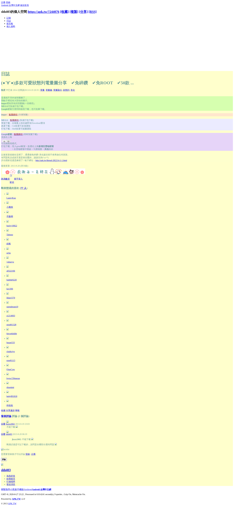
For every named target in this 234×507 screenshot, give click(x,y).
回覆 (3, 424)
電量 (42, 90)
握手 (16, 179)
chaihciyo (10, 351)
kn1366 (9, 289)
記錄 (8, 18)
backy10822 (11, 226)
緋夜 (8, 244)
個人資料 (10, 26)
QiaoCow (10, 369)
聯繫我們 (5, 489)
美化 (73, 90)
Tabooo (9, 234)
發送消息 (10, 484)
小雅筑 (9, 207)
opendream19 (12, 307)
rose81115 (10, 360)
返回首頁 (24, 5)
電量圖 (49, 90)
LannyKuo (11, 198)
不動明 (9, 216)
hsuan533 (10, 342)
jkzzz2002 (10, 424)
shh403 (9, 434)
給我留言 (10, 479)
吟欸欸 (9, 405)
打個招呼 (10, 481)
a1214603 (10, 316)
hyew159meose (13, 378)
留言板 (9, 23)
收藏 (3, 410)
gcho (8, 253)
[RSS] (93, 11)
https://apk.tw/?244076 (43, 11)
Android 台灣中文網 (10, 5)
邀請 (12, 410)
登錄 (8, 2)
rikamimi (10, 387)
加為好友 (10, 476)
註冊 (3, 2)
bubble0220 (11, 280)
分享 (8, 410)
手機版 (20, 489)
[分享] (83, 11)
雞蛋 (7, 178)
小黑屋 (13, 489)
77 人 (24, 188)
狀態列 (66, 90)
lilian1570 (10, 298)
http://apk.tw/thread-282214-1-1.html (51, 160)
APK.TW (16, 499)
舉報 (17, 410)
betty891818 (11, 396)
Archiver (28, 489)
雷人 (20, 179)
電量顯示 (57, 90)
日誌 (8, 21)
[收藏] (64, 11)
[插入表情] (5, 449)
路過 (3, 179)
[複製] (74, 11)
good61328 (11, 324)
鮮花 (12, 178)
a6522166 (10, 271)
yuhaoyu (10, 262)
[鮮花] (7, 194)
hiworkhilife (11, 333)
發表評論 (6, 416)
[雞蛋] (7, 285)
